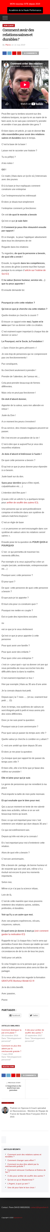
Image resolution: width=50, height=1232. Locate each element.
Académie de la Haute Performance (25, 10)
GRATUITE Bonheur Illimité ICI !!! (18, 981)
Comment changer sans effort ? (21, 1160)
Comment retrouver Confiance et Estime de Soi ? (25, 1171)
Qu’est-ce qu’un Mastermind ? (21, 1180)
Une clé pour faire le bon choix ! (21, 1187)
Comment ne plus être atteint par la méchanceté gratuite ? (11, 1048)
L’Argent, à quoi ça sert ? (18, 1183)
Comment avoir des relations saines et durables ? (23, 1155)
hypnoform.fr (18, 1217)
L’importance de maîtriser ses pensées (13, 1088)
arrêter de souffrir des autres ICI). (23, 502)
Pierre (8, 45)
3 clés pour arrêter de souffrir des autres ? (26, 1176)
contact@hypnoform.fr (39, 1207)
